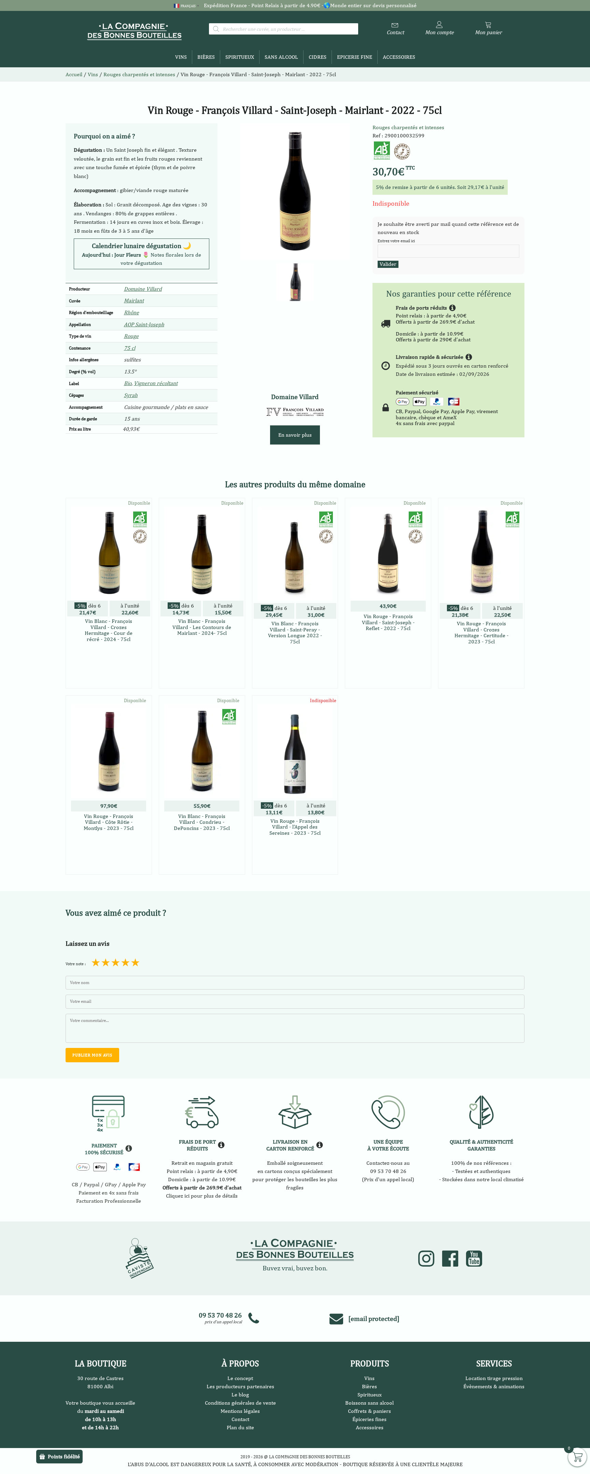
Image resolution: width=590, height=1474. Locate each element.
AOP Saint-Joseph (144, 324)
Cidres (317, 57)
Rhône (131, 312)
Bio (127, 383)
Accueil (74, 74)
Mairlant (134, 300)
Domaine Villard (143, 289)
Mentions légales (240, 1411)
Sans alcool (281, 57)
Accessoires (399, 57)
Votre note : (76, 963)
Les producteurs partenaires (240, 1386)
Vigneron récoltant (156, 383)
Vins (181, 57)
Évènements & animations (493, 1386)
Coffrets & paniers (369, 1411)
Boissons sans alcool (369, 1403)
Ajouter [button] (109, 679)
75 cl (129, 348)
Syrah (131, 395)
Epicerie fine (354, 57)
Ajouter (295, 860)
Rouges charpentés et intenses (408, 127)
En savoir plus (295, 435)
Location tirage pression (494, 1378)
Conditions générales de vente (240, 1403)
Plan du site (240, 1427)
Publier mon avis (92, 1055)
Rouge (131, 336)
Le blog (240, 1394)
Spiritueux (239, 57)
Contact (240, 1419)
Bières (206, 57)
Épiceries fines (369, 1419)
